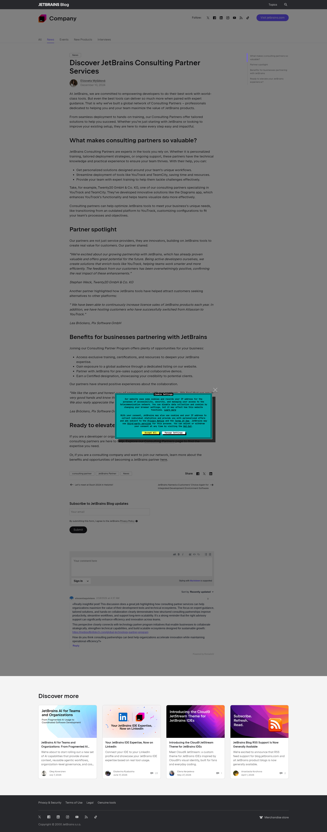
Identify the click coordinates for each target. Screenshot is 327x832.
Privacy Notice (155, 420)
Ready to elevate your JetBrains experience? (267, 80)
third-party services (139, 423)
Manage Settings (174, 432)
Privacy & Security (49, 802)
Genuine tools (107, 802)
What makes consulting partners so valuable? (269, 58)
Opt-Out (187, 426)
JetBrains (68, 824)
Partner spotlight (259, 64)
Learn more (170, 410)
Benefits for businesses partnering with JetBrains (268, 72)
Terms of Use (182, 420)
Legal (90, 802)
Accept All (151, 432)
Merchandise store (276, 818)
